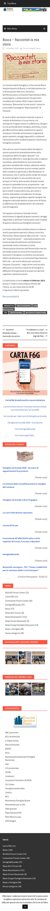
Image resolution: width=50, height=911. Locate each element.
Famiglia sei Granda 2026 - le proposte (25, 422)
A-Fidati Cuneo (12, 740)
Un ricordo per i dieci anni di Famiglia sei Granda (25, 416)
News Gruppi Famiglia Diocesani (19, 625)
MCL (7, 796)
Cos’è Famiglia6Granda (25, 429)
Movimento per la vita (15, 804)
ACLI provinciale (12, 736)
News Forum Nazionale (15, 621)
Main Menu (12, 28)
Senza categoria (12, 633)
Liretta (8, 792)
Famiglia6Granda (24, 306)
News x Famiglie (12, 629)
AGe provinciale (12, 744)
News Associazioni (13, 616)
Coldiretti (9, 776)
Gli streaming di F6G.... (25, 435)
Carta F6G (9, 596)
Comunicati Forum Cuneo (16, 600)
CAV (7, 764)
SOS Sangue (10, 820)
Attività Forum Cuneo (15, 592)
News (7, 608)
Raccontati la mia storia (36, 313)
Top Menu (11, 3)
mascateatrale (16, 313)
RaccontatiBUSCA (11, 296)
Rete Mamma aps (13, 816)
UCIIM (8, 772)
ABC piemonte (11, 732)
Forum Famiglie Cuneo (32, 48)
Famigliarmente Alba (15, 788)
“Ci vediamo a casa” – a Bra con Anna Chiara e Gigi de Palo (36, 332)
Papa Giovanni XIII (13, 812)
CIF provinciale (12, 768)
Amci (7, 752)
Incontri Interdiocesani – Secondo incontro (11, 332)
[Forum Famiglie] (25, 720)
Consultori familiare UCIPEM (18, 780)
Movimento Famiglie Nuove (17, 800)
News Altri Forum (13, 612)
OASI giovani (11, 808)
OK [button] (25, 907)
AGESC (8, 748)
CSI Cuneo (9, 784)
